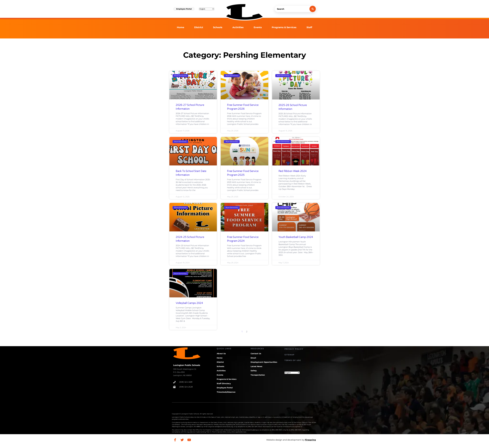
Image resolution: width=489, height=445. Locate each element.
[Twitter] (182, 440)
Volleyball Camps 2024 (189, 303)
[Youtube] (189, 440)
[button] (184, 9)
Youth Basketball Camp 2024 (296, 237)
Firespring (310, 440)
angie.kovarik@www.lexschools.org (220, 426)
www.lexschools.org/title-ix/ (292, 426)
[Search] (312, 9)
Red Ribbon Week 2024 (293, 171)
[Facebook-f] (175, 440)
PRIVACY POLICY (293, 349)
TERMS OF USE (292, 360)
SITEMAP (289, 355)
